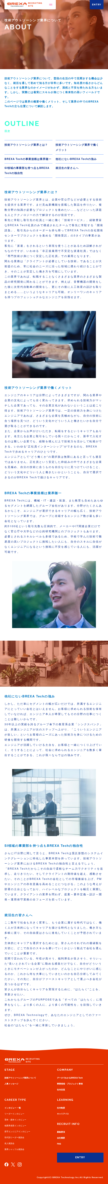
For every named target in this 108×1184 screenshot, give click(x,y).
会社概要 (61, 1138)
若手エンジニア (17, 1131)
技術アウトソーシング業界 (20, 1078)
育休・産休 (15, 1120)
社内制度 (61, 1108)
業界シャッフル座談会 (14, 1149)
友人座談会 (9, 1143)
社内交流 (61, 1090)
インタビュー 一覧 (12, 1108)
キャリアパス (63, 1114)
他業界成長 (15, 1126)
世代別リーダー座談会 (14, 1137)
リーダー (14, 1114)
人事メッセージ (11, 1084)
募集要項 (61, 1132)
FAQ (59, 1144)
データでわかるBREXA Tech (70, 1078)
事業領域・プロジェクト (70, 1084)
